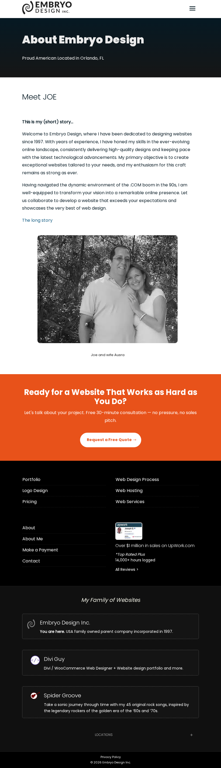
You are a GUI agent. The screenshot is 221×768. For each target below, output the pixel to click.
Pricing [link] (29, 502)
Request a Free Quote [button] (109, 439)
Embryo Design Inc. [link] (65, 622)
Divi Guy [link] (54, 659)
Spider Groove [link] (62, 695)
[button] (192, 8)
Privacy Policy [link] (111, 757)
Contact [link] (31, 561)
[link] (157, 531)
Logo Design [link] (35, 490)
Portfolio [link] (31, 479)
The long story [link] (37, 220)
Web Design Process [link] (137, 479)
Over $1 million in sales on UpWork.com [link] (155, 545)
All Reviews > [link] (127, 569)
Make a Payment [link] (40, 550)
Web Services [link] (130, 502)
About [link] (28, 528)
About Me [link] (32, 539)
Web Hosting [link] (129, 490)
